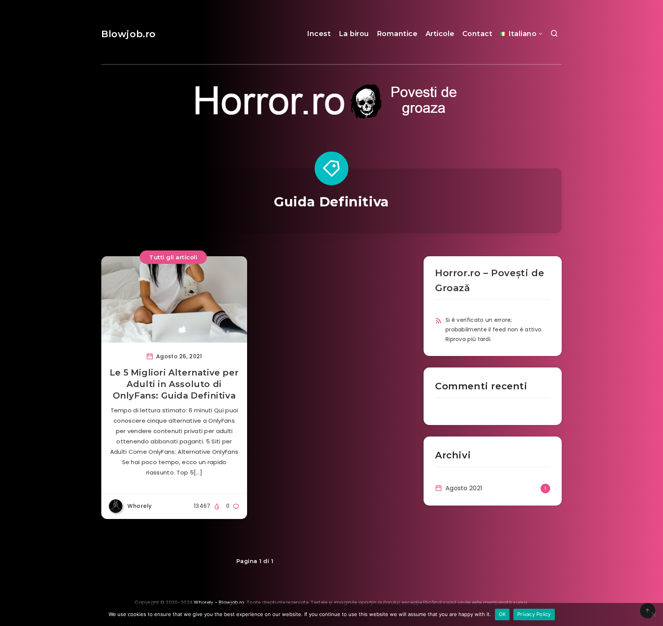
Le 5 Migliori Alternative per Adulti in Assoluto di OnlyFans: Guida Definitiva (174, 383)
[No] (653, 614)
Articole (440, 34)
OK (502, 614)
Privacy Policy (534, 614)
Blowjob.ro (128, 34)
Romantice (397, 34)
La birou (354, 34)
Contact (477, 34)
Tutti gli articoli (173, 257)
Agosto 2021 (463, 488)
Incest (319, 34)
